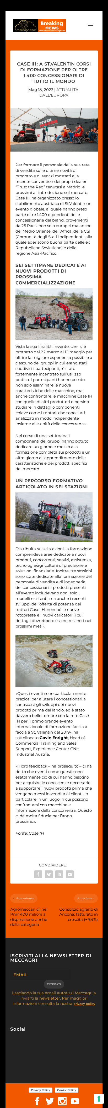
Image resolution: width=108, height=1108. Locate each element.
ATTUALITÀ (67, 89)
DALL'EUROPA (53, 95)
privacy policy (84, 1004)
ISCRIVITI (54, 984)
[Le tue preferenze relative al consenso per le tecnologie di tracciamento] (99, 1099)
